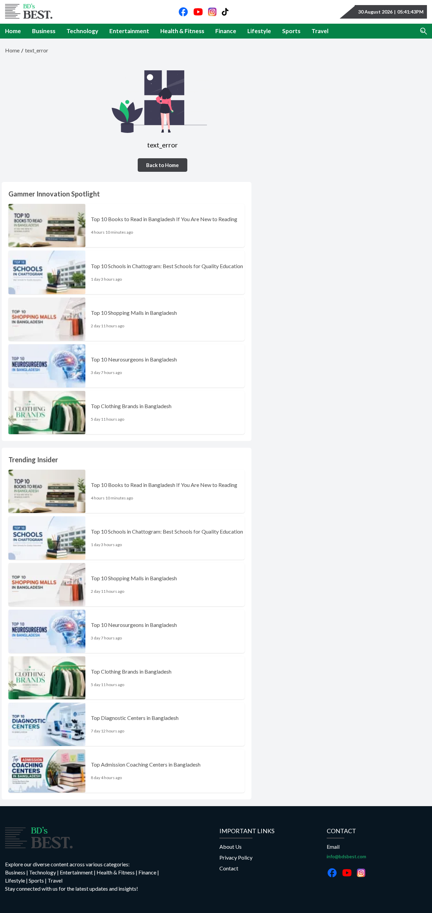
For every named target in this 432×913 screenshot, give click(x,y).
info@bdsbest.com (346, 856)
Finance (225, 31)
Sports (291, 31)
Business (43, 31)
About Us (230, 846)
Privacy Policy (235, 857)
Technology (82, 31)
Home (13, 31)
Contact (228, 868)
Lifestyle (259, 31)
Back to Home (162, 165)
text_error (36, 50)
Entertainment (129, 31)
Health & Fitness (182, 31)
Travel (320, 31)
